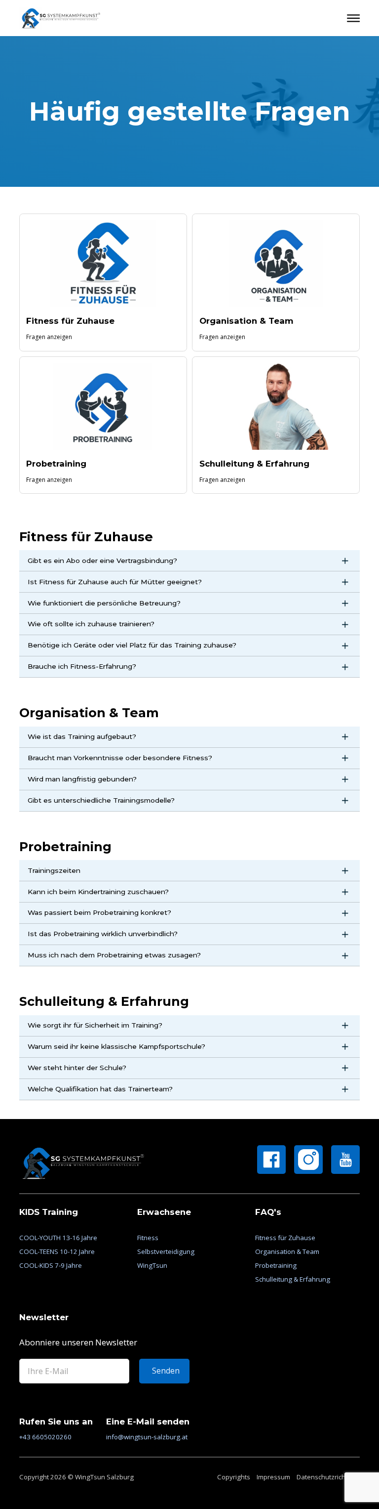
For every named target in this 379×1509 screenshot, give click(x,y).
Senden (166, 1370)
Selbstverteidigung (165, 1252)
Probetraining (56, 464)
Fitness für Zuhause (70, 321)
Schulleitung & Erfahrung (254, 464)
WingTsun (152, 1265)
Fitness (147, 1238)
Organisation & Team (246, 321)
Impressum (273, 1476)
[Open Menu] (353, 18)
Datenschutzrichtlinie (328, 1476)
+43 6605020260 (45, 1436)
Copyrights (233, 1476)
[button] (189, 560)
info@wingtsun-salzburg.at (147, 1436)
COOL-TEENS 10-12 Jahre (57, 1252)
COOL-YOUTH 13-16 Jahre (58, 1238)
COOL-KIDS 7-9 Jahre (50, 1265)
